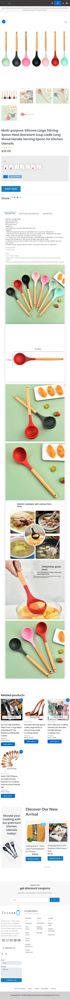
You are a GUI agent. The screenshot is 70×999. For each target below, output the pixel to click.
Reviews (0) (47, 214)
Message (3, 966)
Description (10, 214)
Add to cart (15, 176)
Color (4, 161)
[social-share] (12, 197)
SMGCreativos (55, 995)
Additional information (29, 214)
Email (2, 960)
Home (4, 8)
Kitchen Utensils (11, 8)
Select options (7, 744)
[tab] (10, 213)
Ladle (18, 8)
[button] (52, 3)
